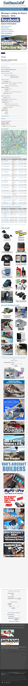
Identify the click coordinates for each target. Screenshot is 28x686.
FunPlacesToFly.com (4, 672)
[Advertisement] (14, 572)
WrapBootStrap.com (10, 673)
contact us (7, 674)
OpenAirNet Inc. (21, 672)
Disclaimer (21, 668)
